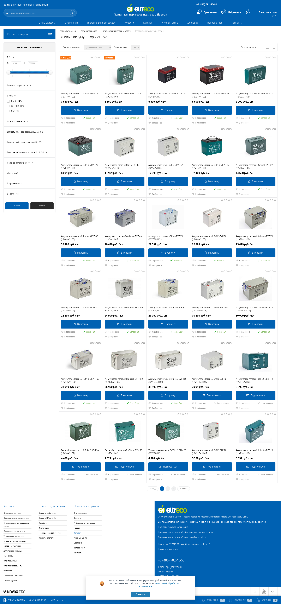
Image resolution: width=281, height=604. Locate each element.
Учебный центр (170, 22)
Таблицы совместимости (49, 533)
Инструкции (43, 528)
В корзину (82, 110)
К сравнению (69, 117)
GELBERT (17, 106)
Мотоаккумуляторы (12, 546)
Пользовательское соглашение (173, 527)
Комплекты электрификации (16, 518)
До (24, 63)
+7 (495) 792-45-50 (206, 4)
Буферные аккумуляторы (15, 541)
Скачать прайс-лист (47, 513)
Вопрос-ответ (214, 22)
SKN (15, 111)
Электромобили (10, 561)
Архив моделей (10, 581)
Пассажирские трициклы (14, 531)
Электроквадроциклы (13, 566)
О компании (71, 22)
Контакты (237, 22)
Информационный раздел (101, 22)
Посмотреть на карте (168, 549)
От (8, 63)
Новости (129, 22)
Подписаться (214, 395)
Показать (17, 206)
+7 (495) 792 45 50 (37, 600)
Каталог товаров (17, 34)
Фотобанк (42, 523)
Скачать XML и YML (47, 518)
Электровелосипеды (13, 513)
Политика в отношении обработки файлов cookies (182, 537)
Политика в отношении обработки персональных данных (185, 532)
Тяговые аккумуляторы (14, 536)
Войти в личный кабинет (18, 4)
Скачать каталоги (46, 538)
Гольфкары (8, 556)
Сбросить (42, 206)
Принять (140, 594)
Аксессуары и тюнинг (13, 576)
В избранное (69, 122)
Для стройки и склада (13, 551)
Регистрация (42, 4)
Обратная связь (16, 600)
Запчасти (8, 571)
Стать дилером (47, 22)
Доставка (192, 22)
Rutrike (16, 101)
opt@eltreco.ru (174, 566)
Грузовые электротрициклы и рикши (16, 524)
